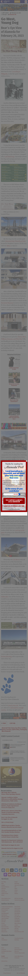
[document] (14, 488)
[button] (26, 461)
